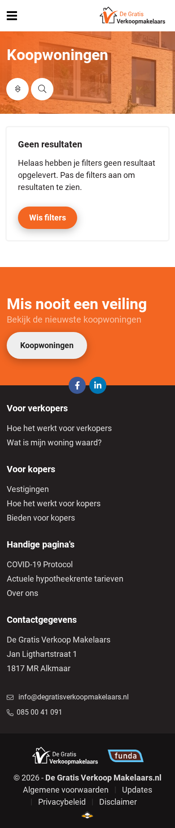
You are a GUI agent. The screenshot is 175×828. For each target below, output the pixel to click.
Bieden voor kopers (41, 517)
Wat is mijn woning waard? (54, 442)
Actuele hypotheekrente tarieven (65, 578)
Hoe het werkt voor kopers (54, 503)
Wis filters (47, 217)
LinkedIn (97, 385)
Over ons (22, 593)
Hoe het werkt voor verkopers (59, 428)
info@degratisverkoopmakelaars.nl (73, 697)
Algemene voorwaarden (66, 789)
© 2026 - (87, 777)
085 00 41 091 (39, 712)
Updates (137, 789)
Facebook (77, 385)
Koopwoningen (47, 345)
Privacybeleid (62, 801)
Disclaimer (118, 801)
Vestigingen (28, 489)
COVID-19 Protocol (40, 564)
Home (132, 16)
